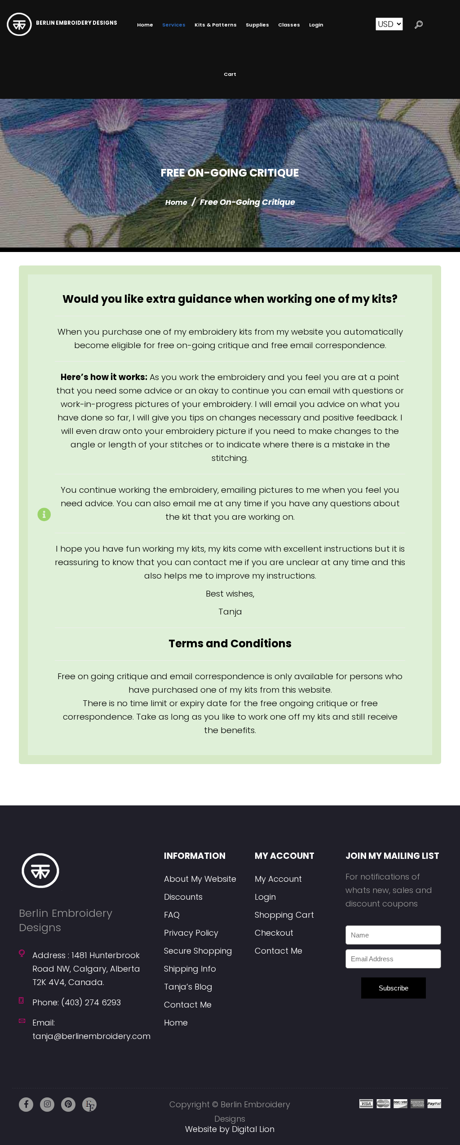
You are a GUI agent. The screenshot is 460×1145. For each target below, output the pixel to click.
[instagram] (47, 1104)
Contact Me (188, 1004)
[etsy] (89, 1104)
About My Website (200, 878)
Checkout (274, 932)
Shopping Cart (284, 914)
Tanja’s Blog (188, 986)
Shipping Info (190, 968)
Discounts (183, 896)
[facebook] (26, 1104)
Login (265, 896)
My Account (278, 878)
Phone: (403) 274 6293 (76, 1002)
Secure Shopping (198, 950)
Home (176, 202)
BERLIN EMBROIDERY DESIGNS (76, 23)
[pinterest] (68, 1104)
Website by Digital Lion (229, 1129)
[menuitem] (145, 24)
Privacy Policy (191, 932)
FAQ (172, 914)
